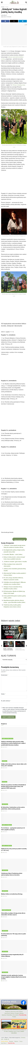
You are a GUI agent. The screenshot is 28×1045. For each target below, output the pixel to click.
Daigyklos (11, 1031)
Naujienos (7, 1011)
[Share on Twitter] (14, 21)
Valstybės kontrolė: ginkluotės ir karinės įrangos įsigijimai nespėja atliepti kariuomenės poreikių (13, 977)
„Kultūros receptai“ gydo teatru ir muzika (15, 561)
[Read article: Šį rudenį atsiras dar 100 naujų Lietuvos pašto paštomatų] (14, 925)
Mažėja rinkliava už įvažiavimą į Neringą (11, 894)
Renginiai (11, 1041)
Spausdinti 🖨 (19, 540)
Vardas (3, 694)
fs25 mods (9, 1029)
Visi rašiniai (15, 1015)
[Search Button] (26, 2)
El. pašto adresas (6, 700)
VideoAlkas (9, 1015)
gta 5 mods (17, 1031)
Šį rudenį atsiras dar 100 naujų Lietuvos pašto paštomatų (13, 934)
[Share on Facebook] (5, 21)
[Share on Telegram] (23, 21)
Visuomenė (7, 1013)
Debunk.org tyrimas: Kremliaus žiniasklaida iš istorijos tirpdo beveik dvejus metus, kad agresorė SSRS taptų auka (13, 786)
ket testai (4, 1029)
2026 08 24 (4, 790)
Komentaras (4, 675)
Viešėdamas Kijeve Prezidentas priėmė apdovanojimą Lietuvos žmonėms (11, 874)
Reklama (16, 1041)
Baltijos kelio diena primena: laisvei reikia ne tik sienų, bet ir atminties (14, 764)
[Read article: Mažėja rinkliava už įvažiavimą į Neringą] (14, 885)
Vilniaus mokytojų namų (18, 85)
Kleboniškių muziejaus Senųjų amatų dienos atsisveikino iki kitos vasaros (13, 914)
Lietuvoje (5, 804)
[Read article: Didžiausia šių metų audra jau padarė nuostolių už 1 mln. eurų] (14, 840)
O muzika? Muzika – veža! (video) (13, 554)
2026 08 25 (4, 747)
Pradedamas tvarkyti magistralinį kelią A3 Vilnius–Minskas (12, 955)
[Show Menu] (2, 2)
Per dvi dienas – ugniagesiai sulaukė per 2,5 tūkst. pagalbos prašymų (13, 828)
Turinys (20, 1041)
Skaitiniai (4, 1015)
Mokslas (22, 1013)
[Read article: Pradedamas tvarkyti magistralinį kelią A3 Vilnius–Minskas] (14, 946)
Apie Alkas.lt (4, 1043)
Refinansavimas (16, 1029)
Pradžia (2, 6)
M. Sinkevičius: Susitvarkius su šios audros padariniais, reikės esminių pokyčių (13, 808)
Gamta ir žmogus (6, 824)
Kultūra (6, 6)
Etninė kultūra (6, 910)
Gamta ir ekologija (7, 738)
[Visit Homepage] (14, 2)
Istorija (4, 761)
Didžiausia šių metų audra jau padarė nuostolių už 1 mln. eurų (14, 849)
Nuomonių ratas (14, 1011)
